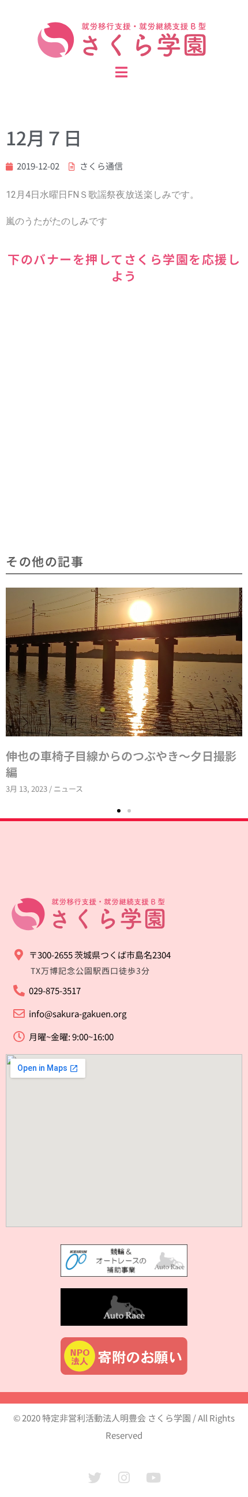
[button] (119, 811)
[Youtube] (153, 1478)
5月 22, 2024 (195, 612)
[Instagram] (124, 1478)
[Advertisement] (124, 420)
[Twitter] (94, 1478)
